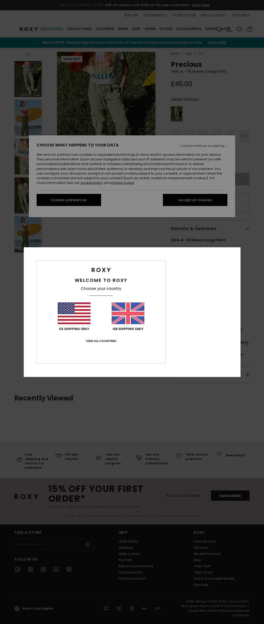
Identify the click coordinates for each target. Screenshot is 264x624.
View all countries (101, 341)
